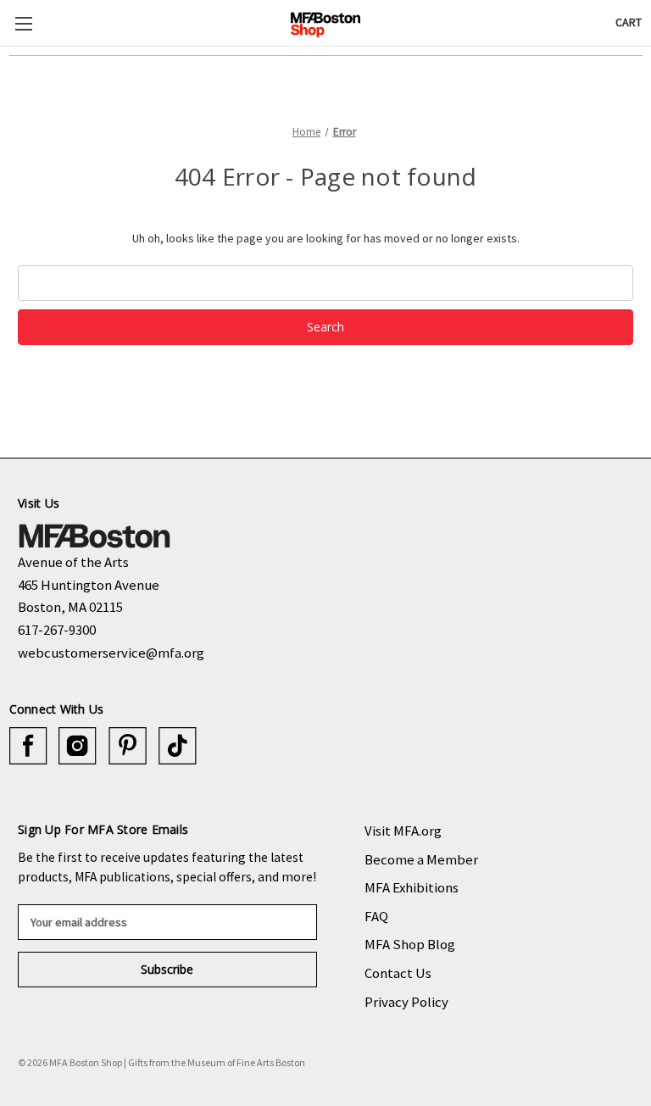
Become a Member (421, 859)
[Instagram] (77, 746)
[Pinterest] (127, 746)
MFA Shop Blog (409, 944)
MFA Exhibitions (411, 887)
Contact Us (397, 973)
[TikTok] (178, 746)
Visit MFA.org (403, 830)
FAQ (376, 916)
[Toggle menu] (23, 23)
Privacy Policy (406, 1001)
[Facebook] (28, 746)
